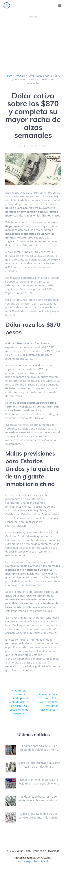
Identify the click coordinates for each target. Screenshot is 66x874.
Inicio (9, 75)
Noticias (20, 75)
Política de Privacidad (46, 851)
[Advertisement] (33, 42)
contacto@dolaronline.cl (33, 861)
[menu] (59, 5)
